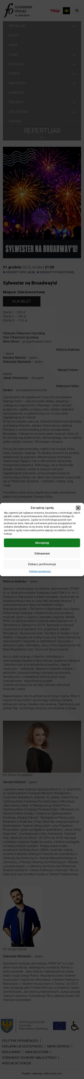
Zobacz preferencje (42, 564)
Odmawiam (42, 553)
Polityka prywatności (40, 571)
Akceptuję (42, 543)
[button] (78, 508)
